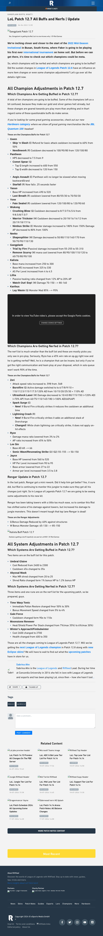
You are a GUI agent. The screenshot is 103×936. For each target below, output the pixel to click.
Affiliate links (44, 924)
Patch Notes (30, 903)
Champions (67, 903)
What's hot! (52, 9)
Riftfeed (67, 668)
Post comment (24, 733)
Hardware (86, 903)
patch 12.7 (11, 704)
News (13, 903)
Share (15, 687)
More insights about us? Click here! (23, 883)
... (93, 677)
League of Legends (47, 668)
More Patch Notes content (51, 831)
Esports (49, 903)
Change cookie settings (51, 323)
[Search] (10, 3)
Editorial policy (14, 927)
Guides (41, 903)
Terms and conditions (25, 924)
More (77, 903)
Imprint (11, 924)
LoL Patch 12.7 (21, 704)
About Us (26, 927)
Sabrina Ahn (23, 664)
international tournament (38, 52)
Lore (58, 903)
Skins (20, 903)
